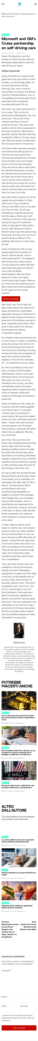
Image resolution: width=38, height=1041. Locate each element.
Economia (5, 34)
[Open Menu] (3, 4)
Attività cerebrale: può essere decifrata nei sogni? (19, 874)
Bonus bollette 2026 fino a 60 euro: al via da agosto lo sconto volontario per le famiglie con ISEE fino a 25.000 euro (18, 752)
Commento (7, 971)
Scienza (4, 837)
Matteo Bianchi (20, 723)
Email (4, 1006)
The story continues (11, 299)
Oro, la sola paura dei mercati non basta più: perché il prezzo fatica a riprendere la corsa (18, 717)
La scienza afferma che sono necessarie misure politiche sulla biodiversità (18, 841)
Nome (5, 997)
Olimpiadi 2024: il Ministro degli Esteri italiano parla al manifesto (17, 907)
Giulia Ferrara (21, 53)
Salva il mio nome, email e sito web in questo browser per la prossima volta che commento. (18, 1017)
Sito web (24, 1006)
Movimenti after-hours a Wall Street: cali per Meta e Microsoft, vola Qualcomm (18, 786)
